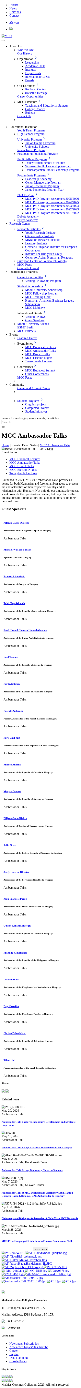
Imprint (13, 1354)
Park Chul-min (12, 737)
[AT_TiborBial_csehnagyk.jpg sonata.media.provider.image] (21, 1256)
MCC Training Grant (38, 297)
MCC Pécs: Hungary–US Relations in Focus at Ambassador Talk (37, 1241)
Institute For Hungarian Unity (43, 254)
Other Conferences (37, 374)
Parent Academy (27, 220)
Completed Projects (37, 408)
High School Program (30, 134)
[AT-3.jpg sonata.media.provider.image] (54, 1281)
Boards (29, 80)
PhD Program (25, 195)
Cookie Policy (18, 1361)
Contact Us (24, 116)
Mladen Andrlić (12, 764)
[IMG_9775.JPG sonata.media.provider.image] (55, 1267)
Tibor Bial (9, 1060)
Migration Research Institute (42, 239)
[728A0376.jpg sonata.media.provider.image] (58, 1270)
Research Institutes (28, 229)
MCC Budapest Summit (40, 370)
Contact (14, 15)
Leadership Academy (38, 179)
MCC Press (24, 264)
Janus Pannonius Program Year (44, 189)
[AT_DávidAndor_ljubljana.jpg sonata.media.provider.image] (46, 1253)
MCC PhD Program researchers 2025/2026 (52, 198)
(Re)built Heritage (36, 93)
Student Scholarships (30, 286)
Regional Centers (36, 89)
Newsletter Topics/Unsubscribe (28, 1347)
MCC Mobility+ (35, 307)
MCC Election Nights (38, 357)
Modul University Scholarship (44, 290)
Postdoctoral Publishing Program (37, 153)
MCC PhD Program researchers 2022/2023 (52, 209)
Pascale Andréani (13, 710)
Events (13, 5)
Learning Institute (36, 243)
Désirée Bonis (11, 979)
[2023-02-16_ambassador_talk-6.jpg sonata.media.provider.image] (47, 1274)
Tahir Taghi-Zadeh (14, 603)
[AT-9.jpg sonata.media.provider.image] (69, 1281)
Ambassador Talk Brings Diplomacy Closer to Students (32, 1170)
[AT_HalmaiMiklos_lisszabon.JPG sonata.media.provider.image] (24, 1260)
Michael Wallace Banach (17, 549)
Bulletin (30, 112)
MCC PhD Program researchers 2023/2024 (52, 205)
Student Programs (28, 400)
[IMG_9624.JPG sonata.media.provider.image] (14, 1253)
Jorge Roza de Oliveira (16, 871)
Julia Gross (10, 845)
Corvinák (15, 12)
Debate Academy (28, 216)
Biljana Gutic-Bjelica (15, 818)
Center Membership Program (43, 182)
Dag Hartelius (11, 1006)
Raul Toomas (11, 657)
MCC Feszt (24, 377)
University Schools (37, 146)
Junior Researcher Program (42, 186)
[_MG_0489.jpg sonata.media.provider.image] (13, 1270)
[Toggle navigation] (3, 40)
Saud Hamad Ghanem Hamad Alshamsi (25, 630)
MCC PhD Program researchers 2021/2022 (52, 213)
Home (5, 445)
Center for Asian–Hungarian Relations (49, 257)
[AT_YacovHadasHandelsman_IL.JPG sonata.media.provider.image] (27, 1263)
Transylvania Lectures (38, 361)
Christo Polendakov (15, 1033)
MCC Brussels (26, 331)
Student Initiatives (36, 411)
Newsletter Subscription (24, 1343)
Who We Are (25, 50)
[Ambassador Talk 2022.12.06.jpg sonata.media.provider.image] (24, 1281)
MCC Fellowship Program (41, 293)
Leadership (32, 62)
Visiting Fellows (35, 316)
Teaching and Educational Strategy (46, 105)
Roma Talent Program (31, 150)
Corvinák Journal (28, 268)
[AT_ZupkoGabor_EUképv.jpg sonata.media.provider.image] (23, 1267)
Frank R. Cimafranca (15, 952)
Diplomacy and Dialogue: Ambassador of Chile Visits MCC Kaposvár (40, 1218)
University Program (29, 139)
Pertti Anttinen (12, 683)
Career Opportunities (30, 96)
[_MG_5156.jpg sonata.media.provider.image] (36, 1270)
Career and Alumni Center (33, 388)
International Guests (37, 76)
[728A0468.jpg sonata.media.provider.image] (13, 1274)
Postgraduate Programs (31, 175)
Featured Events (27, 338)
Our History (24, 53)
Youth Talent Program (31, 130)
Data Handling (18, 1357)
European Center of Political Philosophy (42, 261)
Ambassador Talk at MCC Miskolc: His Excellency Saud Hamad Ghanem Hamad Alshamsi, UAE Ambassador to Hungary (37, 1194)
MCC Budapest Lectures (40, 347)
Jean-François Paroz (15, 898)
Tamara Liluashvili (14, 576)
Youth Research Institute (40, 232)
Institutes (30, 69)
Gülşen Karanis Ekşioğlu (17, 925)
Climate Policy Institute (39, 236)
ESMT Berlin (25, 327)
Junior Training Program (40, 143)
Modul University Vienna (33, 323)
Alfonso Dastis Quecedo (16, 522)
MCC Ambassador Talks (40, 350)
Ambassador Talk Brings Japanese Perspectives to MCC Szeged (37, 1147)
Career (13, 1350)
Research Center (19, 223)
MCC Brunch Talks (37, 354)
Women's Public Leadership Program (48, 166)
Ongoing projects (36, 404)
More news (40, 1249)
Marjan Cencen (12, 791)
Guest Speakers (34, 320)
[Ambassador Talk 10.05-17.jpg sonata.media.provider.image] (22, 1277)
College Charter (35, 109)
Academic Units (35, 66)
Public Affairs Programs (32, 159)
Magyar (14, 22)
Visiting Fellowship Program (43, 280)
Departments (33, 73)
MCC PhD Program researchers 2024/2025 (52, 202)
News (13, 8)
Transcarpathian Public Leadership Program (52, 170)
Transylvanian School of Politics (45, 162)
